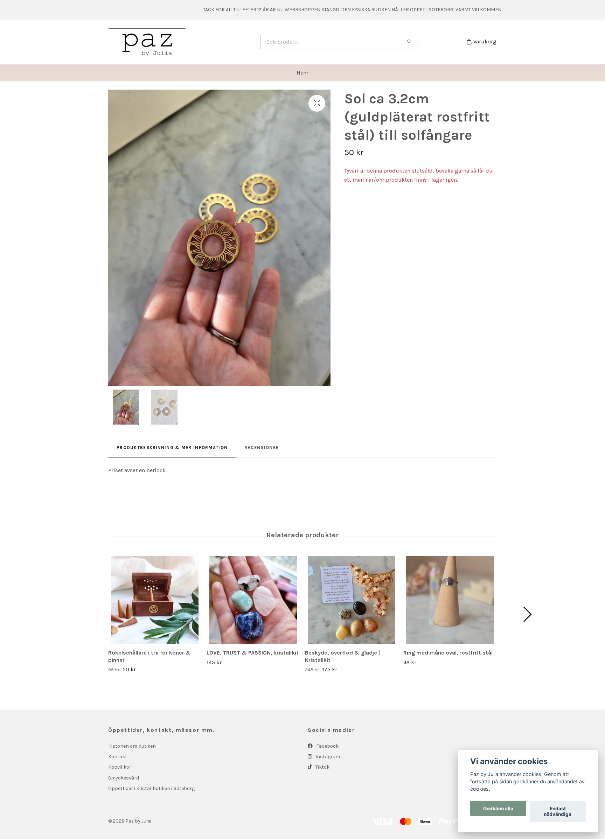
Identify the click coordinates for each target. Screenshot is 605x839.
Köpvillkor (119, 767)
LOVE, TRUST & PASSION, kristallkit (253, 652)
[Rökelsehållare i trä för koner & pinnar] (154, 600)
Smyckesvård (123, 778)
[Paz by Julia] (205, 42)
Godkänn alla (498, 808)
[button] (527, 614)
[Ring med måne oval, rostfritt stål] (449, 600)
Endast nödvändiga (557, 811)
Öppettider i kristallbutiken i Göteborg (151, 788)
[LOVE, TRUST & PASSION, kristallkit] (253, 600)
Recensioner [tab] (261, 447)
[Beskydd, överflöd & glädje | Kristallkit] (351, 600)
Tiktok (321, 767)
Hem (302, 72)
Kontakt (117, 757)
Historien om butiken (132, 746)
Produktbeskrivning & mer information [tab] (172, 447)
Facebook (327, 746)
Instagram (327, 757)
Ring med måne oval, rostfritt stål (448, 652)
